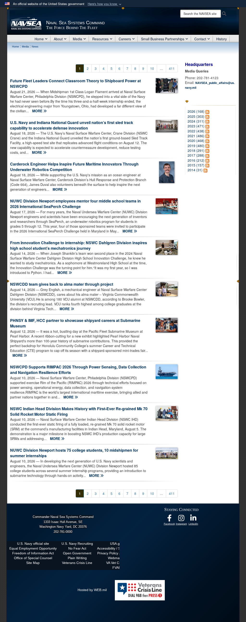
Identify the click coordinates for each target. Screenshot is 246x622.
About (58, 38)
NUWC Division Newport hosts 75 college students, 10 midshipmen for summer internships (74, 452)
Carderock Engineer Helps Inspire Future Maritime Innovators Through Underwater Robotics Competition (74, 166)
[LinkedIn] (193, 519)
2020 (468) (196, 140)
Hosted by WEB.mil (92, 590)
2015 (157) (196, 165)
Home (39, 38)
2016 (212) (196, 160)
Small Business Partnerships (162, 38)
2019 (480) (196, 145)
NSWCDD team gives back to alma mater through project (61, 284)
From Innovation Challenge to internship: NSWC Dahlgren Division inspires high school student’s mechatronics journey (78, 245)
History (221, 38)
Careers (125, 38)
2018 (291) (196, 150)
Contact (200, 38)
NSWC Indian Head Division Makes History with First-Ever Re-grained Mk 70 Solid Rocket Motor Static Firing (79, 411)
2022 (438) (196, 131)
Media (77, 38)
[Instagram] (181, 519)
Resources (100, 38)
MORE (37, 110)
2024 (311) (196, 121)
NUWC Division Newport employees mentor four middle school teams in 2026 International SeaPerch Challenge (75, 203)
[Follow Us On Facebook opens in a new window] (169, 519)
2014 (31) (195, 169)
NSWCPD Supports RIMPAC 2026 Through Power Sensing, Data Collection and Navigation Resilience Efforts (78, 369)
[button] (105, 3)
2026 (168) (196, 111)
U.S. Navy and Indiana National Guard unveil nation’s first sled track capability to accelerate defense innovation (71, 125)
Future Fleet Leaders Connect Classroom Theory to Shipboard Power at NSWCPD (75, 83)
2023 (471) (196, 126)
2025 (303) (196, 116)
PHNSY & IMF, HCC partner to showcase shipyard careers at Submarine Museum (75, 323)
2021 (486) (196, 135)
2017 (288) (196, 155)
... (161, 68)
